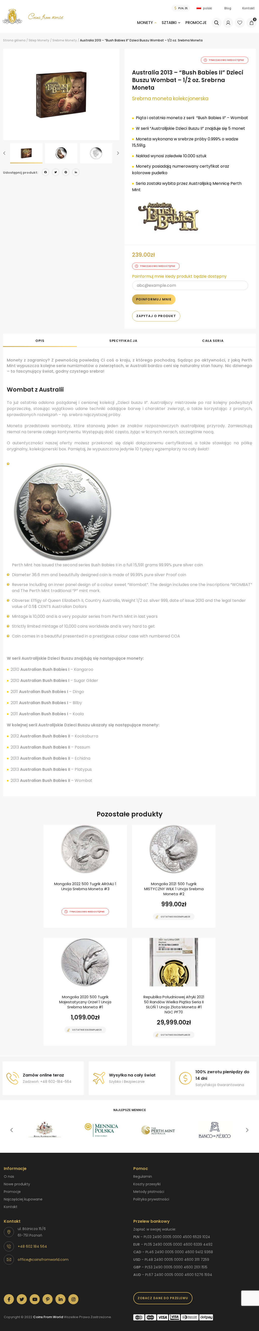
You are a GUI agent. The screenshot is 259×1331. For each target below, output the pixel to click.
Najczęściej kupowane (23, 1199)
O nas (9, 1176)
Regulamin (142, 1176)
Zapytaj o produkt (156, 316)
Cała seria (213, 340)
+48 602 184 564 (32, 1246)
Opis (40, 340)
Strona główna (14, 40)
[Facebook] (45, 172)
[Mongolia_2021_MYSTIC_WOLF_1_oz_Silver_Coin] (173, 876)
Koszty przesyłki (147, 1184)
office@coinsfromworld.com (43, 1259)
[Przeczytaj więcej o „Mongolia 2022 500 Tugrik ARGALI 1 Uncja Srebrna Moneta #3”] (76, 927)
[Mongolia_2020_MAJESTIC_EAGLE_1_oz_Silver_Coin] (85, 992)
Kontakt (248, 8)
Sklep (33, 40)
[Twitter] (55, 172)
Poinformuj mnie (153, 299)
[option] (61, 94)
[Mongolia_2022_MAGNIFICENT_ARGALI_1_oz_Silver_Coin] (85, 876)
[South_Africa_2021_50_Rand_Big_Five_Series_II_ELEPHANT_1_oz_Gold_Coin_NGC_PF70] (173, 992)
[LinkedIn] (76, 172)
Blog (227, 8)
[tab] (40, 340)
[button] (4, 153)
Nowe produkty (17, 1184)
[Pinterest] (66, 172)
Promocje (196, 22)
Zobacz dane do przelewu (163, 1298)
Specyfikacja (123, 340)
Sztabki (169, 22)
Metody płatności (148, 1191)
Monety (145, 22)
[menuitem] (147, 26)
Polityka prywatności (151, 1199)
